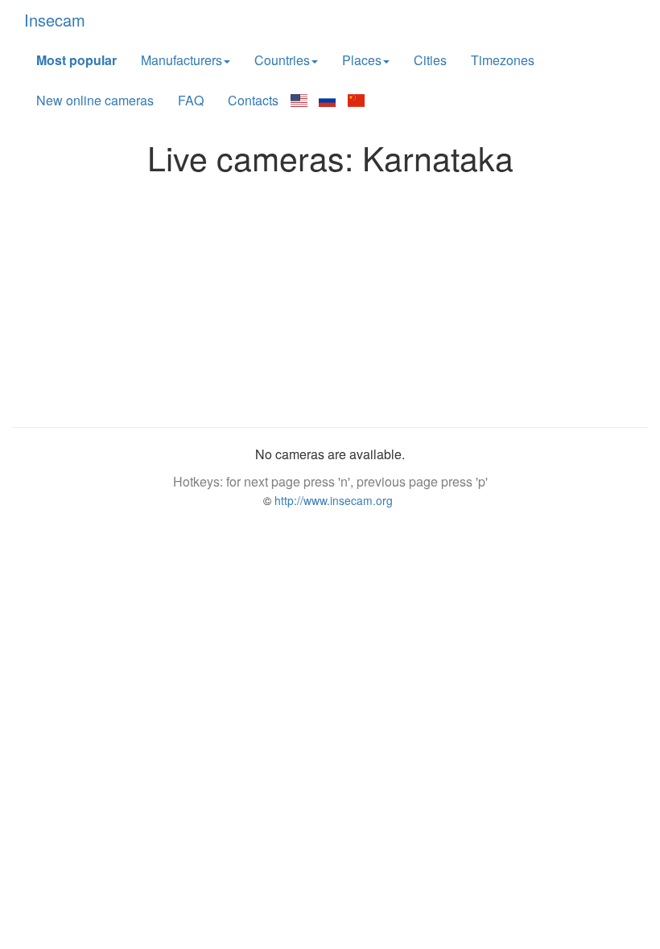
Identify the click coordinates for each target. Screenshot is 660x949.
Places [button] (362, 60)
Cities (430, 60)
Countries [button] (282, 60)
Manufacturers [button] (181, 60)
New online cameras (95, 100)
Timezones (502, 60)
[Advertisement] (330, 296)
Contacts (253, 100)
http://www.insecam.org (332, 500)
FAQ (191, 100)
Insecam (54, 19)
